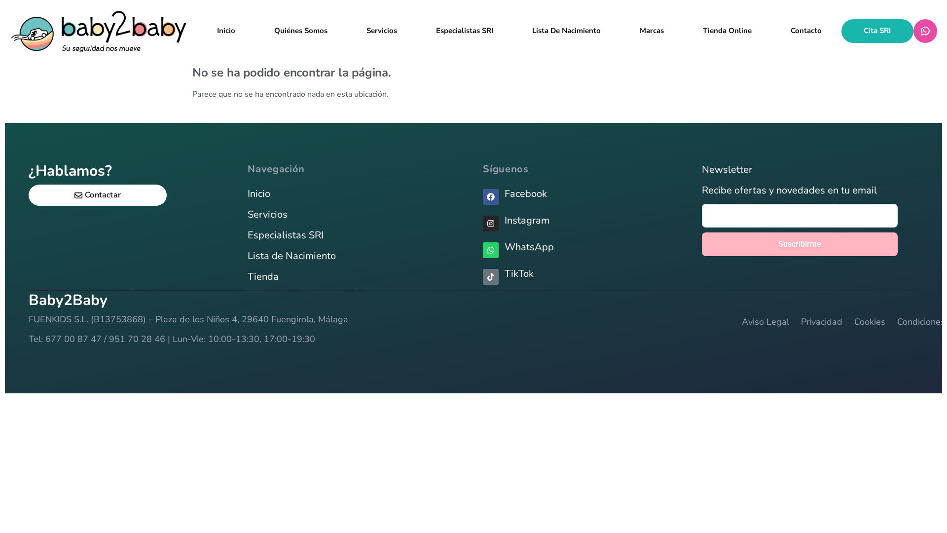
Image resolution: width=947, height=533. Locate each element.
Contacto (806, 31)
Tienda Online (727, 31)
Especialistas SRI (464, 31)
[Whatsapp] (491, 250)
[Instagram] (491, 223)
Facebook (526, 193)
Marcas (652, 31)
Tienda (263, 276)
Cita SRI (877, 31)
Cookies (869, 322)
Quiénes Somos (301, 31)
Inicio (226, 31)
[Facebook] (491, 197)
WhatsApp (925, 31)
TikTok (519, 273)
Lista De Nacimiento (566, 31)
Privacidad (821, 322)
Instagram (527, 220)
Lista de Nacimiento (292, 256)
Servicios (381, 31)
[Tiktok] (491, 277)
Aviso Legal (765, 322)
